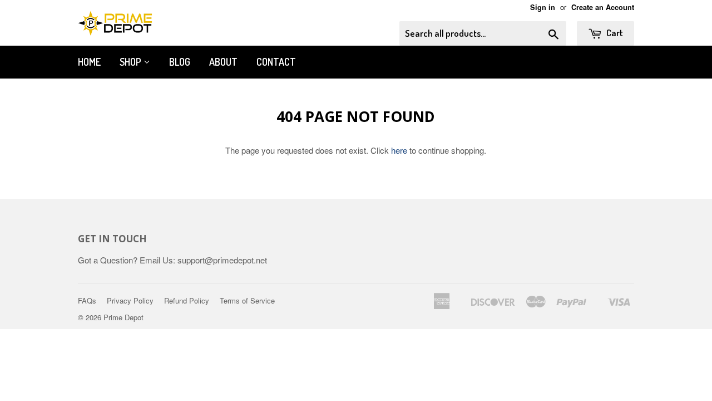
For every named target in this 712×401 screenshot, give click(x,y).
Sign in (542, 7)
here (399, 150)
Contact (276, 62)
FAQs (87, 300)
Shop (132, 62)
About (223, 62)
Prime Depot (123, 317)
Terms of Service (247, 300)
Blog (179, 62)
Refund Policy (186, 300)
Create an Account (602, 7)
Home (89, 62)
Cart (614, 32)
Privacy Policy (130, 300)
